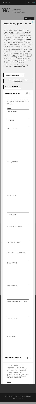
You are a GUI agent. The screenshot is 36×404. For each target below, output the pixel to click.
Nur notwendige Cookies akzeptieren (18, 81)
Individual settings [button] (12, 75)
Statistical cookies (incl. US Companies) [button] (13, 358)
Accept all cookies (12, 86)
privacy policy (19, 66)
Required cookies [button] (12, 93)
